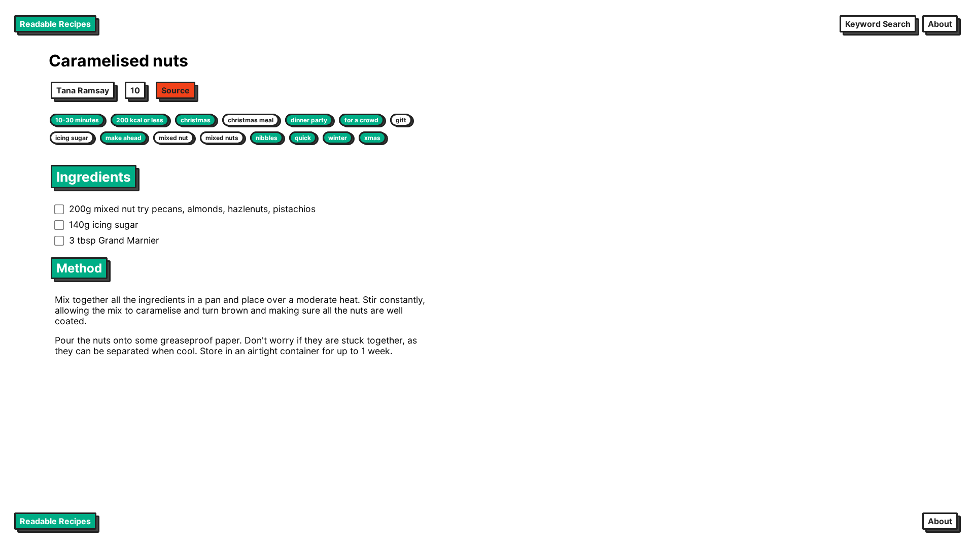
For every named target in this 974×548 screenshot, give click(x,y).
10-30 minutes (77, 120)
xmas (372, 138)
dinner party (309, 120)
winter (337, 138)
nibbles (266, 138)
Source (175, 90)
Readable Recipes (55, 24)
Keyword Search (878, 24)
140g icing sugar (103, 224)
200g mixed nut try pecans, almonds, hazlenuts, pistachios (192, 208)
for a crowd (361, 120)
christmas (196, 120)
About (940, 24)
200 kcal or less (139, 120)
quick (303, 138)
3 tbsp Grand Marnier (114, 240)
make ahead (124, 138)
